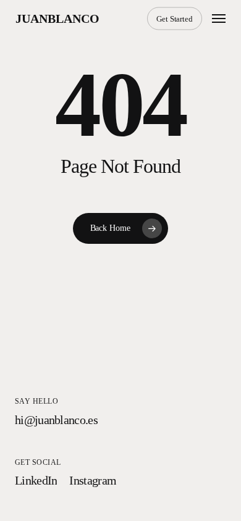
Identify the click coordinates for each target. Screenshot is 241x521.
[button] (219, 18)
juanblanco (57, 18)
